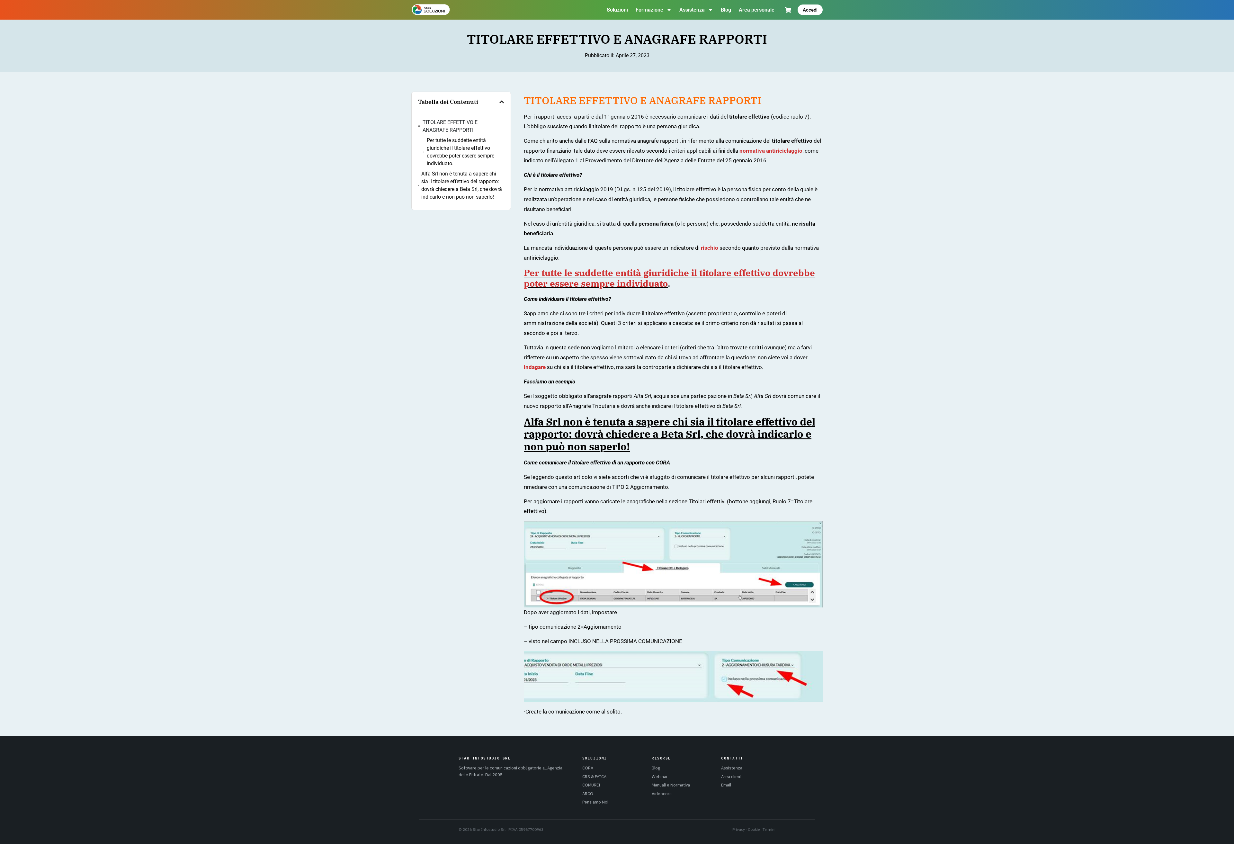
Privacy (738, 829)
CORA (587, 768)
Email (726, 785)
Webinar (660, 776)
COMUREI (591, 785)
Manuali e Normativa (671, 785)
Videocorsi (662, 793)
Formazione (649, 10)
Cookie (754, 829)
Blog (726, 10)
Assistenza (692, 10)
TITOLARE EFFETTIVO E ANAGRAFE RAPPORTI (450, 126)
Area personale (756, 10)
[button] (501, 101)
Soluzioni (617, 10)
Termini (769, 829)
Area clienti (732, 776)
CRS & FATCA (594, 776)
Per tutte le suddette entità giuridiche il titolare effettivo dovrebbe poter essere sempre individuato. (460, 151)
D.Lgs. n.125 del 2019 (642, 189)
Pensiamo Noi (595, 802)
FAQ (593, 141)
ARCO (587, 793)
